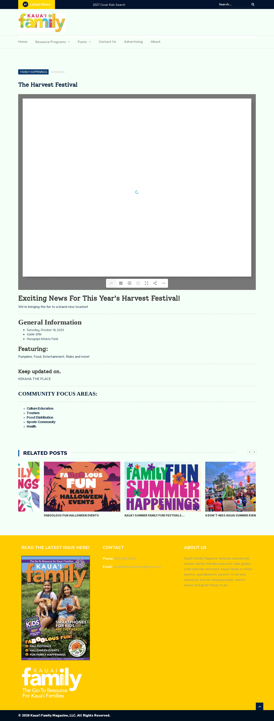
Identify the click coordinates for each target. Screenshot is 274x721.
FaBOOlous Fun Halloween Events (45, 515)
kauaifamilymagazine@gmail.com (137, 567)
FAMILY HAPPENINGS (33, 72)
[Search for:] (232, 4)
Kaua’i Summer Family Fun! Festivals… (129, 515)
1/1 (111, 283)
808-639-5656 (125, 558)
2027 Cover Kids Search (72, 5)
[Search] (253, 4)
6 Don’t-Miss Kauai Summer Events (207, 515)
